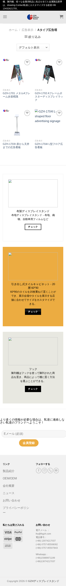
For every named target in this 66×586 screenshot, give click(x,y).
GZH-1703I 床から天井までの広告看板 (16, 146)
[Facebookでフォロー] (38, 470)
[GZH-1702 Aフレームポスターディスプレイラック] (49, 72)
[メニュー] (5, 16)
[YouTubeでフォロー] (56, 470)
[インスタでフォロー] (44, 470)
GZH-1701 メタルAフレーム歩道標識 (16, 95)
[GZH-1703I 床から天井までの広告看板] (17, 123)
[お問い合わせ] (50, 470)
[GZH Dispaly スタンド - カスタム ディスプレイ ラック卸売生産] (33, 17)
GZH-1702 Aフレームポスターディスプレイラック (49, 96)
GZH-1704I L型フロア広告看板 (49, 146)
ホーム (13, 29)
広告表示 (27, 29)
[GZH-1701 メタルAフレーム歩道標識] (17, 72)
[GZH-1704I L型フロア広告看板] (49, 123)
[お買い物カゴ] (61, 16)
